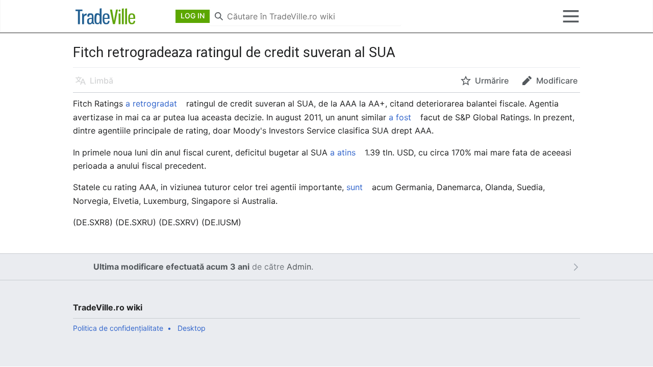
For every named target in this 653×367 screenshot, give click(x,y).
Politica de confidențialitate (118, 328)
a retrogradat (151, 103)
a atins (343, 152)
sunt (354, 187)
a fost (400, 117)
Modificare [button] (556, 80)
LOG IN (193, 15)
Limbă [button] (101, 80)
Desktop (192, 328)
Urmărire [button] (492, 80)
